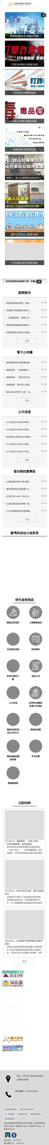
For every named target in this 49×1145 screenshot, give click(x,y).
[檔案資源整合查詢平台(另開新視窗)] (13, 1048)
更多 (27, 341)
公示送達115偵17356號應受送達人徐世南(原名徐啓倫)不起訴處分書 (19, 444)
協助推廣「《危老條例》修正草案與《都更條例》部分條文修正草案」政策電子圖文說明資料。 (19, 370)
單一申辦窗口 (10, 1114)
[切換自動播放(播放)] (43, 15)
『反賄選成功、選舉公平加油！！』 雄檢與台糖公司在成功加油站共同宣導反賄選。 (19, 318)
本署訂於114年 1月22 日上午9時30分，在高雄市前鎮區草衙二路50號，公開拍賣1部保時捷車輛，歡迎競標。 (19, 496)
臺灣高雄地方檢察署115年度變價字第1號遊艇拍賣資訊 (19, 489)
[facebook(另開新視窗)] (14, 1136)
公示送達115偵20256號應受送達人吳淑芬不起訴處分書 (19, 429)
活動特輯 (24, 803)
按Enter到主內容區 (10, 2)
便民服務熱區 (24, 599)
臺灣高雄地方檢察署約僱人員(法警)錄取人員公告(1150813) (19, 363)
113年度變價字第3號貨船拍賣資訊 (19, 511)
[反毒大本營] (13, 974)
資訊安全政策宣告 (27, 1109)
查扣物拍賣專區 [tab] (25, 471)
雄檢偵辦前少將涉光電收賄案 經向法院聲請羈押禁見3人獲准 (19, 332)
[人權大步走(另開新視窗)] (13, 1039)
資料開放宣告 (10, 1119)
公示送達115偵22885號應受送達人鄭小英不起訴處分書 (19, 422)
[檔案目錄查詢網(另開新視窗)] (13, 1057)
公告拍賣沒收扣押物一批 (18, 504)
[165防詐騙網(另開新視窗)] (13, 983)
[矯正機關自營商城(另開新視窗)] (13, 1020)
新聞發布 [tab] (24, 292)
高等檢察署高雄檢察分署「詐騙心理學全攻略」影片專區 (22, 281)
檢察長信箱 (23, 1114)
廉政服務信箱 (36, 1114)
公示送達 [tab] (24, 412)
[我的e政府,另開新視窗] (7, 1136)
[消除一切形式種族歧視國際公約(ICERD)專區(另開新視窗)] (13, 1002)
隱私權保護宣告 (11, 1109)
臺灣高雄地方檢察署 (24, 533)
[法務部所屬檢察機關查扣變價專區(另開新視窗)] (13, 992)
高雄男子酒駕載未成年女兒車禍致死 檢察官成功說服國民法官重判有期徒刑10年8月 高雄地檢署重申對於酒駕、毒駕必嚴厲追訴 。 (19, 310)
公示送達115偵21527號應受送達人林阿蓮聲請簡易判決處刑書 (19, 452)
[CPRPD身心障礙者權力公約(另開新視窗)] (13, 1011)
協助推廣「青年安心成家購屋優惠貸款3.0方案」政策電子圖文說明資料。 (19, 385)
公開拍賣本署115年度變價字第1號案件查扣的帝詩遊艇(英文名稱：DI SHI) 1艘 (19, 482)
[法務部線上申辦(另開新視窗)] (13, 1030)
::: (1, 10)
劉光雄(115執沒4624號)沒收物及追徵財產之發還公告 (19, 437)
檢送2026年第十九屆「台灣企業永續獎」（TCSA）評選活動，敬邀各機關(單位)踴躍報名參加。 (19, 392)
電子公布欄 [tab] (24, 352)
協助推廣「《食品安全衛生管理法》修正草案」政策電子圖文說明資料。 (19, 377)
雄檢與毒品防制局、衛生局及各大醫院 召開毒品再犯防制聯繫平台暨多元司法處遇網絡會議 (19, 303)
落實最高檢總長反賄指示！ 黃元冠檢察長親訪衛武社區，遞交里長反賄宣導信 (19, 325)
